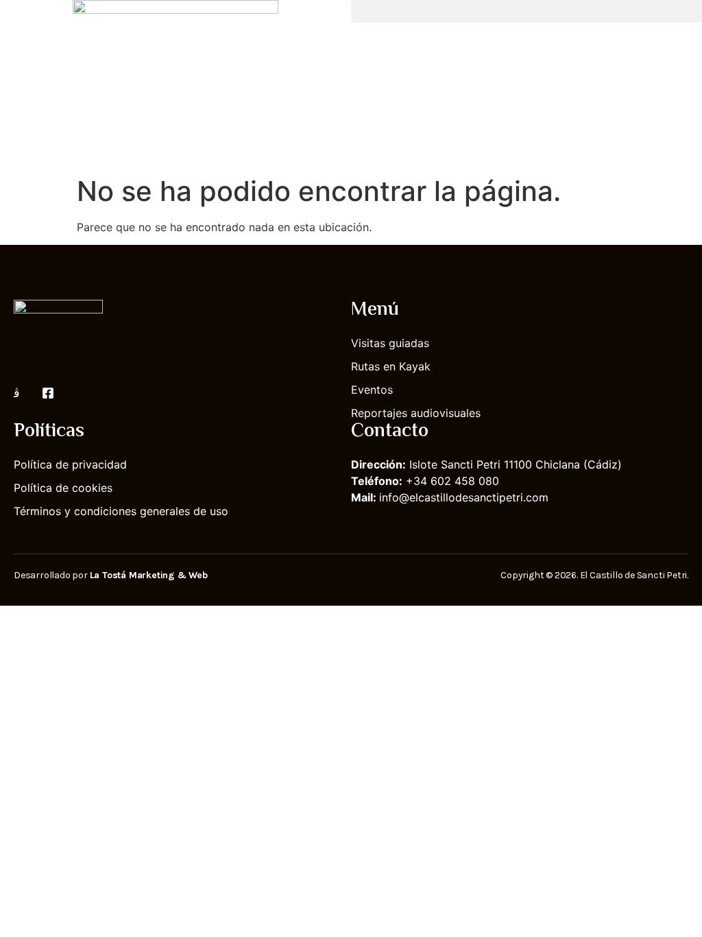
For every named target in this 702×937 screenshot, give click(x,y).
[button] (526, 11)
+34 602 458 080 (452, 481)
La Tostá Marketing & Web (149, 575)
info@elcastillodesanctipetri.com (463, 497)
